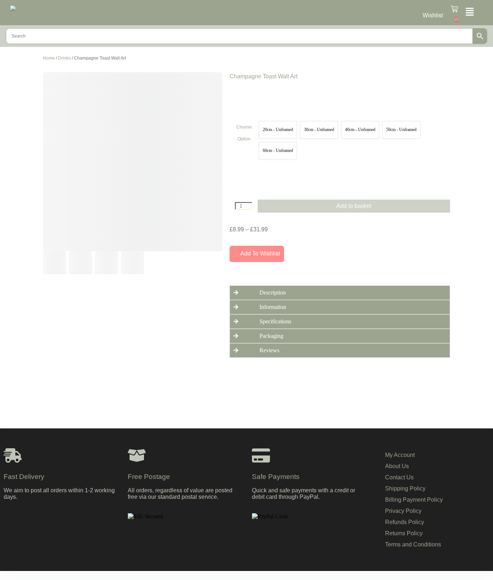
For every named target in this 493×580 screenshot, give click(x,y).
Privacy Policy (403, 511)
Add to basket (353, 206)
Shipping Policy (405, 488)
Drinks (64, 58)
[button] (469, 12)
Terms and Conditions (413, 544)
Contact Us (399, 477)
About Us (397, 466)
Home (49, 58)
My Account (400, 455)
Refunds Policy (404, 522)
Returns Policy (404, 533)
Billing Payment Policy (414, 500)
